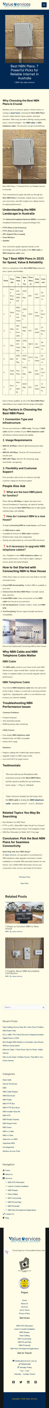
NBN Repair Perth (10, 1123)
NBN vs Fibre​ (8, 1135)
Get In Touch (24, 1310)
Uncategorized (8, 1147)
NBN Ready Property (11, 1119)
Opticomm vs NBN (10, 1139)
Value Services (10, 855)
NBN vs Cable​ (8, 1131)
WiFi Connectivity (24, 1339)
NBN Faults (7, 1100)
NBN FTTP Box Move (11, 1108)
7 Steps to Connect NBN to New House (22, 927)
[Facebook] (13, 1382)
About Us (24, 1304)
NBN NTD (7, 1115)
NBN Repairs (24, 1332)
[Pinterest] (35, 1382)
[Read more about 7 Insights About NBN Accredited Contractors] (24, 953)
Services (24, 1307)
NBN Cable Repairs (10, 1092)
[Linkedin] (28, 1382)
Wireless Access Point (11, 1151)
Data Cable (7, 1080)
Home (24, 1300)
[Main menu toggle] (44, 4)
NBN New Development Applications (24, 1349)
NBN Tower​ (7, 1127)
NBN (17, 82)
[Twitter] (21, 1382)
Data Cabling (24, 1336)
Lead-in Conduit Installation (24, 1329)
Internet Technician (10, 1084)
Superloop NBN (9, 1143)
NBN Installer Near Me (11, 1112)
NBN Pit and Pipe (24, 1342)
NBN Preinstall (24, 1345)
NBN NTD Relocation (24, 1326)
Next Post (24, 883)
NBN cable (30, 123)
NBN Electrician (9, 1096)
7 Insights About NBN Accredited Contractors (22, 972)
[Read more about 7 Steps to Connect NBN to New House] (24, 912)
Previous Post (24, 877)
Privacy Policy (24, 1313)
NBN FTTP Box (9, 1104)
